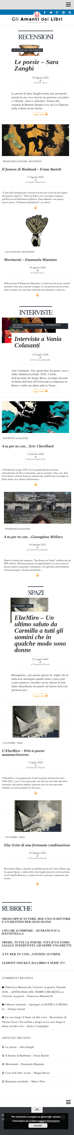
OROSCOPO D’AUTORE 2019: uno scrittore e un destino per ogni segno (36, 920)
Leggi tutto (39, 114)
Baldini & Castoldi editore (28, 325)
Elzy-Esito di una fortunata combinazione (37, 845)
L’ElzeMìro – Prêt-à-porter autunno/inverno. (23, 753)
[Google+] (57, 12)
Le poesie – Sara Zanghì (36, 65)
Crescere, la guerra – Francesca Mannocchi (27, 996)
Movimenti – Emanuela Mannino (30, 260)
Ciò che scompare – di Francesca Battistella (31, 932)
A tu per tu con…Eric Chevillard (28, 446)
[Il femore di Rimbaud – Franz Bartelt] (35, 140)
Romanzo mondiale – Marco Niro (25, 1081)
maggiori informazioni (48, 1120)
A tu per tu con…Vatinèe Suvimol (31, 954)
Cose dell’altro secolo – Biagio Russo (27, 1073)
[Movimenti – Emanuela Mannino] (37, 231)
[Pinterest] (63, 12)
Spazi (29, 606)
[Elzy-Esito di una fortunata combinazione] (37, 816)
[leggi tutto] (35, 208)
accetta (38, 1125)
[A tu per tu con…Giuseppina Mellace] (37, 508)
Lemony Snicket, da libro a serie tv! (33, 963)
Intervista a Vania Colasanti (37, 342)
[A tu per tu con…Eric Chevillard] (35, 417)
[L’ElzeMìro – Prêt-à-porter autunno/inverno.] (35, 722)
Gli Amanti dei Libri (37, 17)
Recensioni (35, 50)
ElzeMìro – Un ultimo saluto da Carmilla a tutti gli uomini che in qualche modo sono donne (40, 633)
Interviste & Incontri (15, 438)
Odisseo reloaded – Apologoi (22, 1004)
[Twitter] (51, 12)
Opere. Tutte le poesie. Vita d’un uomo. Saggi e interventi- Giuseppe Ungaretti (36, 944)
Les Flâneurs (20, 50)
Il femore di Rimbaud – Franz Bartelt (31, 169)
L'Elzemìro (19, 606)
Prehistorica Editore (15, 161)
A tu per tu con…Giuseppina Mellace (33, 537)
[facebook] (44, 12)
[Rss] (69, 12)
